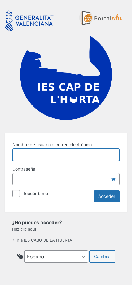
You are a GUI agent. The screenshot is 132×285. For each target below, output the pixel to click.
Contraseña (23, 169)
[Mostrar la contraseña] (113, 179)
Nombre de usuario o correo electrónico (52, 144)
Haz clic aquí (24, 229)
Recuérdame (35, 193)
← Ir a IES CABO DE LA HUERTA (42, 240)
